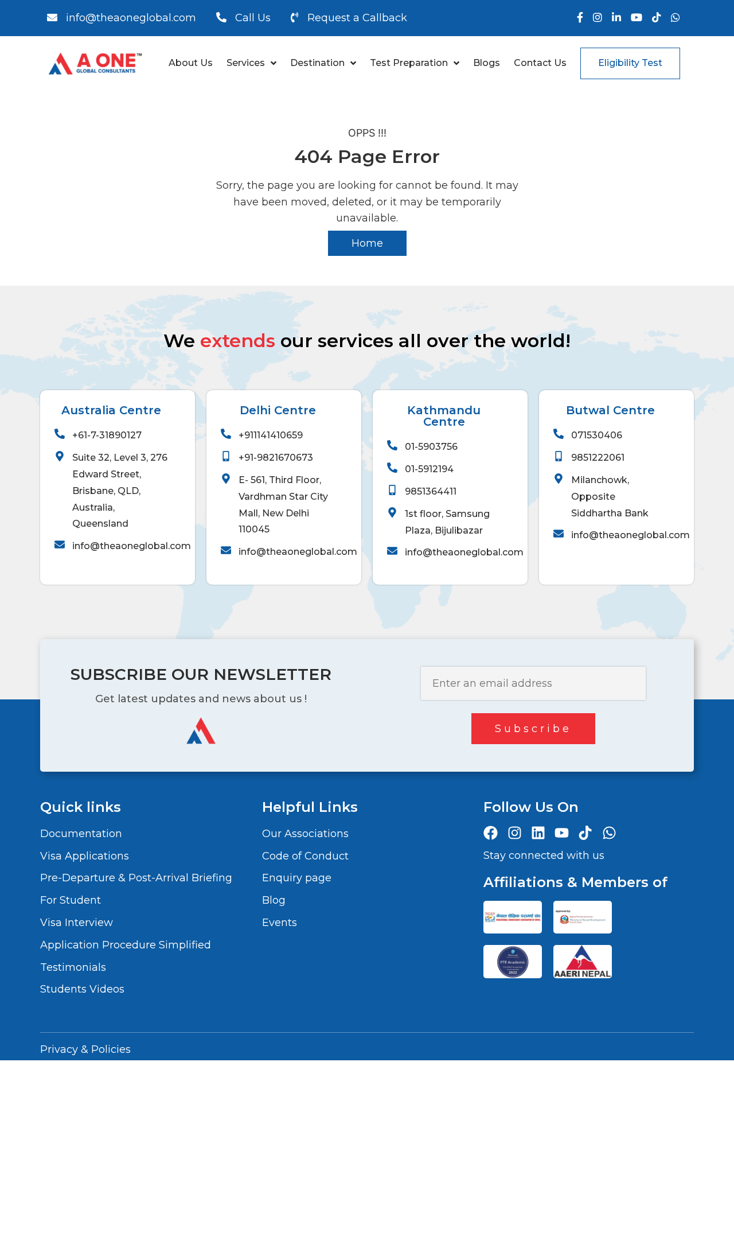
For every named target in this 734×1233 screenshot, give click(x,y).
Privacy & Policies (85, 1049)
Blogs (486, 62)
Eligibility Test (630, 62)
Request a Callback (357, 17)
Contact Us (540, 62)
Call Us (253, 17)
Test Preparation (409, 62)
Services (246, 62)
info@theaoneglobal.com (131, 17)
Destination (317, 62)
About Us (191, 62)
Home (367, 243)
